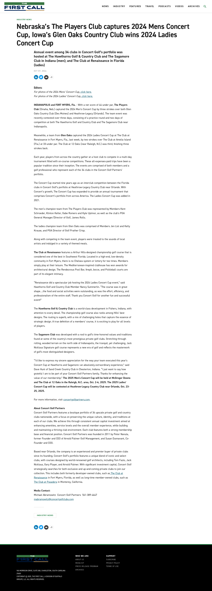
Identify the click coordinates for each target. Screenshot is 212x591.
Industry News (24, 20)
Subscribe (111, 560)
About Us (79, 560)
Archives (194, 6)
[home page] (24, 6)
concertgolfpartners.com (76, 399)
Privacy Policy (113, 563)
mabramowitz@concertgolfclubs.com (54, 499)
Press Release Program (86, 566)
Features (135, 6)
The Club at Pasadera (45, 482)
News (105, 6)
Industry (119, 6)
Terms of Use (112, 566)
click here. (86, 92)
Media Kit (79, 563)
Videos (179, 6)
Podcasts (164, 6)
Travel (149, 6)
